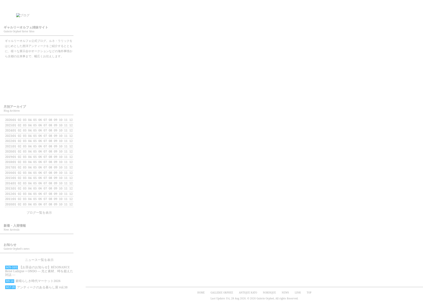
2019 (8, 157)
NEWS (285, 292)
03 (24, 120)
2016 (8, 173)
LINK (298, 292)
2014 (8, 183)
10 (60, 125)
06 (40, 146)
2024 (8, 130)
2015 (8, 178)
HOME (201, 292)
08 (50, 141)
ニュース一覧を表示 (39, 260)
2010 (8, 204)
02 (19, 146)
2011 (8, 199)
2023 (8, 136)
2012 (8, 194)
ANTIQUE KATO (39, 79)
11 (66, 130)
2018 (8, 162)
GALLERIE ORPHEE (39, 66)
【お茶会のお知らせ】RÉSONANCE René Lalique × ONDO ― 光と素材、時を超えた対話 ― (39, 271)
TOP (309, 292)
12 (71, 136)
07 (45, 125)
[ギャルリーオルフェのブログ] (44, 13)
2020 (8, 151)
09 (55, 130)
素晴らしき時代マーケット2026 (33, 281)
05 (35, 130)
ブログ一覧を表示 (39, 213)
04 (30, 136)
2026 (8, 120)
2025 (8, 125)
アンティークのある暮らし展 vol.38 (37, 287)
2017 (8, 167)
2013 (8, 188)
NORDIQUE (39, 92)
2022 (8, 141)
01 (14, 120)
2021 (8, 146)
